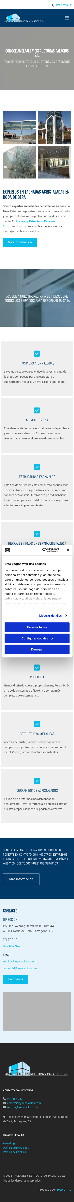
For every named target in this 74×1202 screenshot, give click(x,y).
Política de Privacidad (16, 1147)
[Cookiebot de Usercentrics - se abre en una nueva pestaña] (44, 550)
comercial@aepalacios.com (24, 1103)
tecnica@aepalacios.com (22, 1107)
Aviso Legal (10, 1143)
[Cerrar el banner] (68, 550)
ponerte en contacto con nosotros (27, 854)
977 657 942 (63, 5)
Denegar (37, 649)
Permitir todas (37, 627)
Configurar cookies (35, 638)
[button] (20, 242)
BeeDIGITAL (63, 1189)
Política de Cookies (14, 1152)
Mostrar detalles (50, 615)
